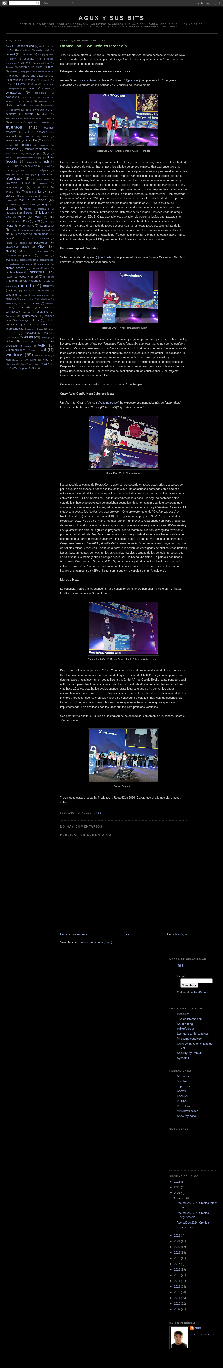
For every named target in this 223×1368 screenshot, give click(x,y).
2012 (177, 1292)
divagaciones (41, 109)
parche (23, 243)
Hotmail (46, 166)
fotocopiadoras (13, 153)
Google (11, 161)
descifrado (44, 101)
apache (50, 54)
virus (45, 341)
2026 (177, 1181)
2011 (177, 1298)
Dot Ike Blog (185, 1024)
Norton (13, 230)
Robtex (181, 1091)
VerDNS (182, 1101)
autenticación (43, 63)
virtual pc (28, 341)
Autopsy (10, 67)
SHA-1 (9, 299)
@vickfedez (105, 257)
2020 (177, 1247)
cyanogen (11, 96)
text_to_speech (19, 324)
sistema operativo (28, 303)
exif (27, 132)
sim (31, 299)
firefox (45, 140)
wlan (22, 364)
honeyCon (31, 166)
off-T (19, 238)
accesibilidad (25, 46)
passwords (41, 242)
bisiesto (13, 71)
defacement (28, 97)
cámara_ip (45, 80)
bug (51, 75)
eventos (14, 126)
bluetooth (14, 75)
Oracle (30, 238)
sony (11, 308)
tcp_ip (36, 320)
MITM (21, 217)
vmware (27, 346)
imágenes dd (13, 175)
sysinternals (29, 316)
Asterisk (26, 63)
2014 (177, 1281)
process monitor (28, 260)
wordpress (34, 364)
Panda (9, 243)
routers (48, 286)
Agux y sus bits (112, 18)
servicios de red (40, 295)
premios (28, 255)
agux (198, 1328)
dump (45, 114)
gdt (48, 153)
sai (15, 291)
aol (39, 54)
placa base (42, 251)
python (35, 268)
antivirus (27, 54)
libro (17, 191)
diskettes (49, 105)
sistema (9, 303)
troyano (29, 329)
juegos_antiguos (15, 187)
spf (32, 307)
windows (15, 354)
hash (46, 161)
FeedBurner (201, 992)
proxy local (43, 264)
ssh (29, 312)
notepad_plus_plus (30, 230)
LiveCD (10, 195)
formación (12, 149)
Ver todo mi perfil (203, 1334)
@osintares (89, 80)
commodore (48, 84)
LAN (45, 187)
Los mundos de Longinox (193, 1033)
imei (27, 175)
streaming (43, 311)
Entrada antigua (177, 934)
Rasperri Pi (37, 272)
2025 (177, 1187)
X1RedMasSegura (17, 368)
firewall (9, 145)
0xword (9, 46)
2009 (177, 1309)
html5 (22, 170)
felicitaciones (13, 140)
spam (21, 307)
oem (8, 238)
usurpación (12, 337)
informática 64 (15, 178)
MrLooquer (183, 1076)
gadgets (37, 153)
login (22, 196)
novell (47, 230)
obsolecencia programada (32, 234)
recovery (24, 276)
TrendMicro (42, 324)
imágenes (44, 170)
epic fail (32, 122)
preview (44, 255)
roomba (9, 286)
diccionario (12, 105)
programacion (47, 260)
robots (47, 281)
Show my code (186, 1116)
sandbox (29, 290)
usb (46, 333)
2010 (177, 1303)
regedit (13, 280)
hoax (8, 166)
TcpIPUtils (183, 1086)
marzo (181, 1198)
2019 (177, 1252)
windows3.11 (12, 360)
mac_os (33, 196)
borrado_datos (34, 75)
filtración (31, 140)
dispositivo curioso (18, 110)
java (27, 183)
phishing (11, 251)
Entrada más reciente (73, 934)
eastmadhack (12, 118)
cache (31, 79)
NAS (37, 221)
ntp (7, 234)
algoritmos (25, 50)
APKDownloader (187, 1110)
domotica (11, 113)
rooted (24, 285)
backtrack (24, 67)
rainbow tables (14, 272)
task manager (22, 320)
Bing (51, 67)
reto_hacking (30, 280)
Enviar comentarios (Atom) (95, 942)
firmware (26, 144)
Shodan (21, 299)
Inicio (127, 934)
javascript (43, 183)
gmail (45, 157)
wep (33, 350)
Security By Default (189, 1053)
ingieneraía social (40, 179)
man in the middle (32, 200)
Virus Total (184, 1106)
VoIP (41, 345)
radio (46, 268)
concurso (32, 88)
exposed (42, 132)
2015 (177, 1275)
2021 (177, 1241)
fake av (29, 136)
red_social (48, 277)
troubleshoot (13, 328)
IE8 (32, 170)
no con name (26, 225)
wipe (45, 359)
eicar (38, 118)
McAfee (28, 209)
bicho (39, 67)
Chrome (21, 84)
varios (28, 337)
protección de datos (21, 264)
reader (10, 276)
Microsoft (28, 212)
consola (46, 88)
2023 (177, 1235)
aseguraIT (30, 58)
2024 (177, 1193)
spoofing (44, 307)
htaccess (10, 170)
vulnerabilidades (15, 350)
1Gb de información (189, 1018)
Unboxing (30, 333)
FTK (27, 153)
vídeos (10, 341)
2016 (177, 1269)
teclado (49, 320)
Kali (34, 187)
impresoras (42, 174)
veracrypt (45, 337)
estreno (45, 122)
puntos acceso (15, 268)
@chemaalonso (108, 402)
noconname (46, 225)
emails (50, 118)
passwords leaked (17, 246)
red (36, 276)
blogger (25, 71)
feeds (45, 136)
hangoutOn (31, 162)
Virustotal (11, 345)
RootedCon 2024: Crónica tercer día (93, 46)
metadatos (43, 209)
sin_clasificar (43, 299)
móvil (38, 217)
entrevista (16, 122)
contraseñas (13, 92)
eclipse (27, 118)
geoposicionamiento (27, 158)
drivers (29, 114)
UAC (13, 333)
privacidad (11, 260)
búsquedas (16, 79)
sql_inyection (13, 311)
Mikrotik (44, 212)
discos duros (31, 105)
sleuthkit (49, 303)
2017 (177, 1264)
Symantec (11, 316)
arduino (14, 59)
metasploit (12, 212)
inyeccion (11, 183)
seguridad (12, 294)
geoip (8, 158)
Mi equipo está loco (189, 1038)
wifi (43, 350)
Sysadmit (183, 1058)
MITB (8, 217)
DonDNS (182, 1096)
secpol (45, 291)
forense (44, 145)
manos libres (28, 204)
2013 (177, 1286)
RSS (181, 965)
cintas (34, 84)
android (10, 54)
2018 (177, 1258)
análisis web (42, 50)
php (26, 251)
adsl (41, 46)
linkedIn (30, 192)
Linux (42, 191)
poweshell (11, 255)
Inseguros (183, 1013)
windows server (42, 355)
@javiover (131, 80)
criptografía (40, 93)
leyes (8, 192)
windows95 (30, 360)
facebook (11, 136)
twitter (51, 329)
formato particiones (37, 149)
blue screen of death (43, 71)
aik (12, 50)
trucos (40, 329)
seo (25, 295)
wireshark (10, 364)
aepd (51, 46)
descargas (25, 101)
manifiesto (11, 204)
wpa (46, 364)
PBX (41, 246)
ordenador (44, 238)
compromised (15, 88)
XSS (34, 368)
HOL (17, 166)
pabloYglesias (186, 1028)
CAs (8, 84)
